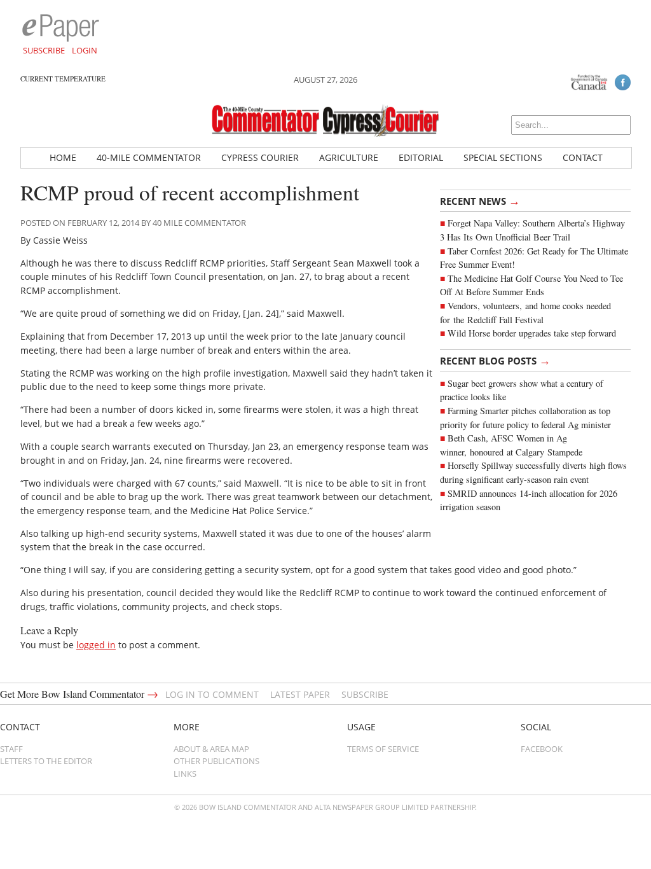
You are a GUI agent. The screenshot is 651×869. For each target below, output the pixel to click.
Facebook (542, 748)
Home (63, 157)
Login (84, 50)
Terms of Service (383, 748)
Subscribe (44, 50)
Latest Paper (300, 694)
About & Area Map (211, 748)
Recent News (480, 200)
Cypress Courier (260, 157)
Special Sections (502, 157)
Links (185, 773)
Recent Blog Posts (495, 360)
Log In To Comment (212, 694)
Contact (583, 157)
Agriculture (348, 157)
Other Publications (216, 761)
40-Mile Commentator (149, 157)
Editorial (421, 157)
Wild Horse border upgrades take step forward (532, 333)
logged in (96, 645)
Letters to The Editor (46, 761)
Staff (11, 748)
